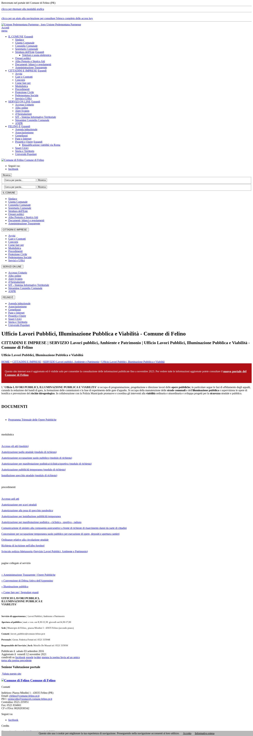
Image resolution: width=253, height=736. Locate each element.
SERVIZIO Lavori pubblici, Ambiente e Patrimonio (71, 361)
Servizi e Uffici (23, 98)
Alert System (22, 110)
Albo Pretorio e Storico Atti (30, 61)
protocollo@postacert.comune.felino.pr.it (30, 698)
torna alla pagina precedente (16, 660)
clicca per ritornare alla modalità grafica (22, 9)
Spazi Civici (21, 148)
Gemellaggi (21, 135)
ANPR (19, 123)
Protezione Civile (24, 92)
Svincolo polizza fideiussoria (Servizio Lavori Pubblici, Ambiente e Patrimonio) (44, 551)
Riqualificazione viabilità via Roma (41, 144)
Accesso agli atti (10, 498)
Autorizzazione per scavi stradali (19, 504)
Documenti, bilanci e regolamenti (33, 64)
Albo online (21, 107)
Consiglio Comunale (26, 45)
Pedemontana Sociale (26, 95)
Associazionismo (24, 132)
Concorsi (20, 79)
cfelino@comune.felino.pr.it (24, 695)
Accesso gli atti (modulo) (15, 446)
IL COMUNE (16, 36)
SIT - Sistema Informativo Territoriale (35, 117)
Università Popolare (26, 154)
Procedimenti (22, 89)
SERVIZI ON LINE (19, 101)
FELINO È (14, 126)
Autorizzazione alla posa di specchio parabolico (27, 510)
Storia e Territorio (24, 151)
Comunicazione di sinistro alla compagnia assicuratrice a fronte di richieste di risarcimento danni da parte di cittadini (64, 528)
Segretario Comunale (26, 48)
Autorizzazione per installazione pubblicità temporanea (31, 516)
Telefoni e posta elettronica (36, 55)
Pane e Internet (23, 138)
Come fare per (23, 83)
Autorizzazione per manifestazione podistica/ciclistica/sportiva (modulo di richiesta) (46, 463)
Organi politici (23, 58)
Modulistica (21, 86)
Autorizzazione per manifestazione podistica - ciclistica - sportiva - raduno (41, 522)
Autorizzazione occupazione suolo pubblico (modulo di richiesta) (36, 457)
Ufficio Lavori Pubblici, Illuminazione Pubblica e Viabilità (133, 361)
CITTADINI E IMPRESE (22, 70)
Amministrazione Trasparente (31, 67)
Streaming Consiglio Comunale (32, 120)
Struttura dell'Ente (25, 52)
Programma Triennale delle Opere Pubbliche (32, 419)
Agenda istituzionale (26, 129)
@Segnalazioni (23, 113)
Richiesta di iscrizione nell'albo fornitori (22, 545)
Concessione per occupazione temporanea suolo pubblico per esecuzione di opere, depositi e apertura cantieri (60, 533)
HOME (5, 361)
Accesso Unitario (24, 104)
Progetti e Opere (24, 141)
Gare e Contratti (24, 76)
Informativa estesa (204, 733)
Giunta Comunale (24, 42)
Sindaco (19, 39)
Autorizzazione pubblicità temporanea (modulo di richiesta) (33, 469)
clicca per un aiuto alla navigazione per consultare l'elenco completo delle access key (47, 18)
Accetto (187, 733)
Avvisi (18, 73)
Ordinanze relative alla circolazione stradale (25, 539)
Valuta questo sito (11, 673)
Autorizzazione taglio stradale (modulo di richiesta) (29, 452)
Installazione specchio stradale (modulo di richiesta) (29, 475)
